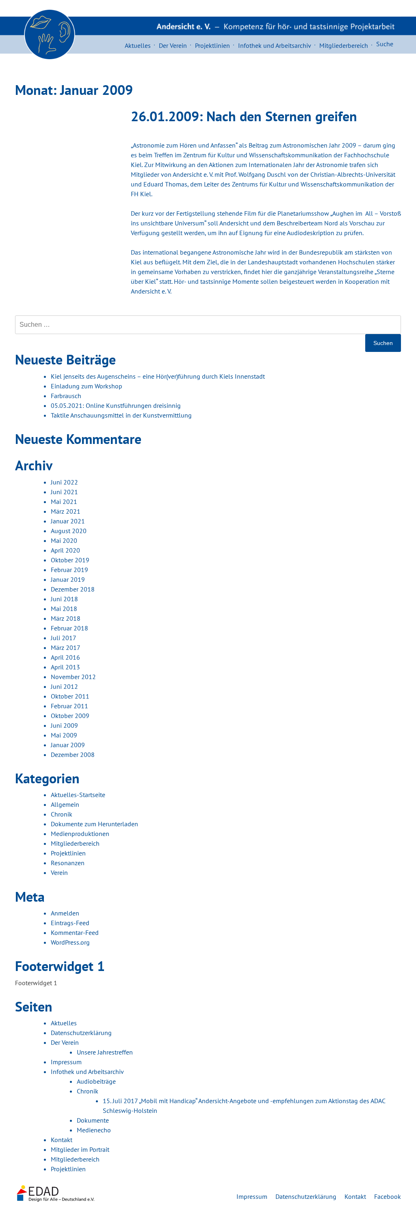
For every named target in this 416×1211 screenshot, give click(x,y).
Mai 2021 (64, 501)
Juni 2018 (64, 599)
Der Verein (173, 45)
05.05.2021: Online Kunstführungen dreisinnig (116, 405)
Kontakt (61, 1140)
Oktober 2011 (70, 696)
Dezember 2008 (73, 754)
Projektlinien (212, 45)
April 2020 (65, 550)
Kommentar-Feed (75, 932)
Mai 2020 (64, 540)
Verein (59, 872)
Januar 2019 (68, 579)
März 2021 (65, 511)
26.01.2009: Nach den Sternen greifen (244, 116)
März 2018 (65, 618)
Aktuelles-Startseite (78, 795)
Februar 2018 (69, 628)
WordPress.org (70, 942)
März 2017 (65, 647)
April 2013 (65, 667)
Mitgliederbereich (343, 45)
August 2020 (69, 531)
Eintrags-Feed (70, 923)
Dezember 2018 (73, 589)
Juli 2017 (63, 638)
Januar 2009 (68, 745)
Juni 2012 (64, 686)
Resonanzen (67, 863)
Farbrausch (66, 396)
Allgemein (65, 804)
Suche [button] (384, 44)
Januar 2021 (68, 521)
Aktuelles (138, 45)
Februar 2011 (69, 706)
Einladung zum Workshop (86, 386)
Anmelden (65, 913)
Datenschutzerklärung (81, 1033)
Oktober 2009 (70, 716)
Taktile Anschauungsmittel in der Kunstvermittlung (121, 415)
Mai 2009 (64, 735)
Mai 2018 (64, 608)
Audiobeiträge (96, 1081)
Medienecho (94, 1130)
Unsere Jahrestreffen (105, 1052)
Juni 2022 (64, 482)
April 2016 (65, 657)
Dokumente (93, 1120)
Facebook (387, 1196)
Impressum (66, 1062)
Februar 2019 (69, 570)
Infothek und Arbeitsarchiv (274, 45)
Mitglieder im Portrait (80, 1149)
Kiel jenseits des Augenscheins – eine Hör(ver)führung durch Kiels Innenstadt (158, 376)
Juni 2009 (64, 725)
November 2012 (73, 677)
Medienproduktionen (80, 833)
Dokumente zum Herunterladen (94, 824)
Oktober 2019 (70, 560)
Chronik (61, 814)
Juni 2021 (64, 492)
